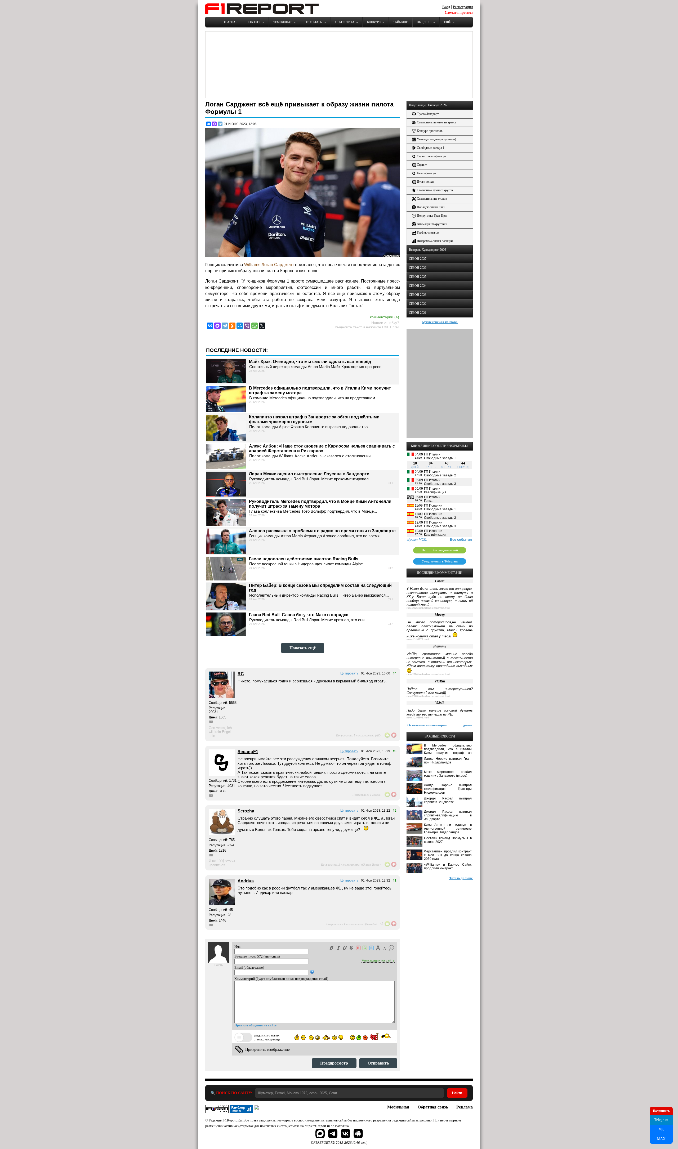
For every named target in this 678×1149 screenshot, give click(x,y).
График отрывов (428, 232)
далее (467, 725)
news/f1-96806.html (418, 717)
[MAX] (214, 124)
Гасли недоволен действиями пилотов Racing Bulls (303, 559)
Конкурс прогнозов (430, 131)
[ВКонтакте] (208, 124)
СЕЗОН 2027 (417, 259)
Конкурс (374, 22)
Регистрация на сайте (378, 960)
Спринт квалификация (432, 156)
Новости (254, 22)
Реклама (464, 1107)
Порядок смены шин (430, 207)
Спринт (422, 165)
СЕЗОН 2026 (417, 268)
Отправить (378, 1063)
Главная (230, 22)
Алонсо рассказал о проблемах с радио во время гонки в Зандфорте (322, 531)
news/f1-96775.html (418, 639)
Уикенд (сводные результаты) (436, 139)
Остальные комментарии (427, 725)
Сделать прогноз (459, 13)
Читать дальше (461, 878)
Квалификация (426, 173)
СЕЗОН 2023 (417, 295)
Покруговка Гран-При (432, 215)
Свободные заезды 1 (430, 148)
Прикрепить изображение (267, 1049)
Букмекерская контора (440, 322)
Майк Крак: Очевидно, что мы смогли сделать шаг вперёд (310, 361)
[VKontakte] (210, 326)
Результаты (314, 22)
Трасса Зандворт (428, 114)
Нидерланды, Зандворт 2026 (428, 105)
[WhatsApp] (254, 326)
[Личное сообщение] (211, 722)
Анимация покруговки (432, 224)
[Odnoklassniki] (232, 326)
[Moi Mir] (240, 326)
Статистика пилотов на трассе (436, 122)
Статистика (344, 22)
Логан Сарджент (277, 264)
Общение (424, 22)
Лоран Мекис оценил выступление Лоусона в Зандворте (309, 474)
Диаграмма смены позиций (435, 241)
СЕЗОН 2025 (417, 277)
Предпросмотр (334, 1063)
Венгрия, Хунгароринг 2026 (427, 250)
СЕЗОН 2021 (417, 313)
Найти (457, 1093)
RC (241, 674)
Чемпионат (282, 22)
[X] (262, 326)
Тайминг (400, 22)
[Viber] (247, 326)
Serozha (246, 811)
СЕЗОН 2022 (417, 304)
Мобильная (398, 1107)
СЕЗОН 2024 (417, 286)
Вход (446, 7)
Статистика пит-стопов (432, 198)
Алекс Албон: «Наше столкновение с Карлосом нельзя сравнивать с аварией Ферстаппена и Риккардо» (322, 448)
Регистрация (463, 7)
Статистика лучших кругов (435, 190)
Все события (461, 540)
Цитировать (349, 673)
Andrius (246, 881)
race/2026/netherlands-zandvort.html (428, 608)
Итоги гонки (425, 182)
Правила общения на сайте (255, 1025)
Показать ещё (302, 648)
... (394, 1039)
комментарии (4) (384, 317)
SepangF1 (248, 751)
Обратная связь (433, 1107)
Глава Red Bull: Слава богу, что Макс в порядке (298, 614)
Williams (252, 264)
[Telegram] (220, 124)
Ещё (447, 22)
